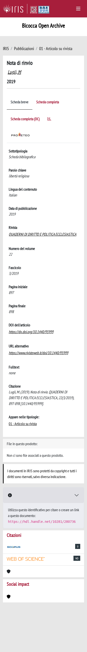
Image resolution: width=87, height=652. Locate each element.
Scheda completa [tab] (47, 101)
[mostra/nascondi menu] (78, 9)
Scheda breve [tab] (20, 101)
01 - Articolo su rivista (55, 48)
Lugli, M (14, 72)
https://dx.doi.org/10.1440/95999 (31, 331)
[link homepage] (15, 9)
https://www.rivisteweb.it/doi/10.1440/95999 (38, 352)
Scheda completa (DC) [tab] (25, 118)
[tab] (49, 119)
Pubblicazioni (24, 48)
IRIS (6, 48)
